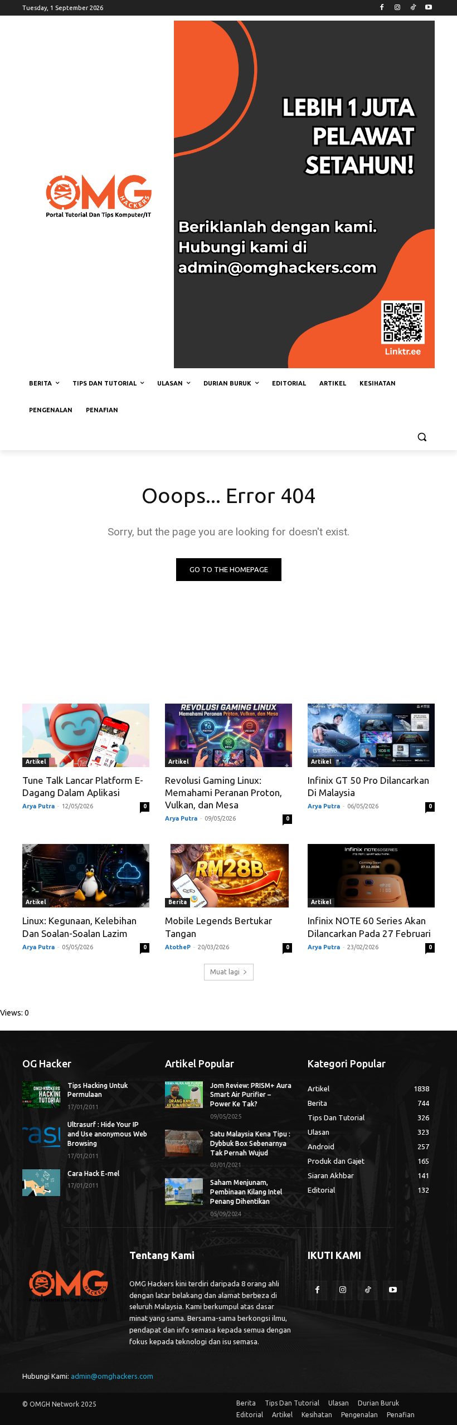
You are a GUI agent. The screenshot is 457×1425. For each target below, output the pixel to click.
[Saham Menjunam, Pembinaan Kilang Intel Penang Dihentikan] (184, 1191)
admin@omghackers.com (112, 1376)
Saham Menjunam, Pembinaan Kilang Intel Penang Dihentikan (246, 1192)
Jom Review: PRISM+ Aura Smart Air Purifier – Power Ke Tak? (250, 1095)
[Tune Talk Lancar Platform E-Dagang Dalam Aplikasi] (85, 735)
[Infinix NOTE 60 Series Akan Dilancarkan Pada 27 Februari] (371, 875)
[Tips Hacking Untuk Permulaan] (41, 1094)
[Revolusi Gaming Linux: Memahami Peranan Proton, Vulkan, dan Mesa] (228, 735)
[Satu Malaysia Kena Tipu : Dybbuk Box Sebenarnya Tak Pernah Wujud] (184, 1143)
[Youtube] (428, 8)
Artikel (36, 762)
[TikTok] (412, 8)
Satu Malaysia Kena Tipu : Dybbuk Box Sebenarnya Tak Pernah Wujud (250, 1143)
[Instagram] (397, 8)
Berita (177, 902)
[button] (422, 437)
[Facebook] (382, 8)
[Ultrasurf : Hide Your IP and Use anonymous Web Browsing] (41, 1133)
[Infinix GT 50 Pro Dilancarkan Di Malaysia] (371, 735)
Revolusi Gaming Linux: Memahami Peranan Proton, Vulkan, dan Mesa (223, 792)
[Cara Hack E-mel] (41, 1182)
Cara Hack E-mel (93, 1173)
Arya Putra (38, 806)
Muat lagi (225, 971)
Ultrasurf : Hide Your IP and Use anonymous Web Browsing (107, 1134)
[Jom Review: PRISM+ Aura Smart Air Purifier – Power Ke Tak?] (184, 1094)
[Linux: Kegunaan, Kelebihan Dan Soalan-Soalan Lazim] (85, 875)
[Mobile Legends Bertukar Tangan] (228, 875)
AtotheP (178, 947)
